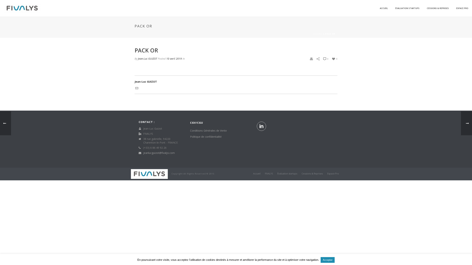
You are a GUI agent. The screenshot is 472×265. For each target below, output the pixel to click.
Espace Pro (462, 8)
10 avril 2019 (174, 58)
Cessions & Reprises (438, 8)
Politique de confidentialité (206, 136)
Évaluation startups (407, 8)
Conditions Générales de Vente (208, 130)
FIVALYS (269, 173)
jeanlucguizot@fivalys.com (159, 153)
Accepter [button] (327, 260)
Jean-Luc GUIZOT (147, 58)
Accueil (384, 8)
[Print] (311, 58)
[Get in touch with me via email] (136, 87)
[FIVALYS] (149, 173)
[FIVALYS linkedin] (261, 126)
